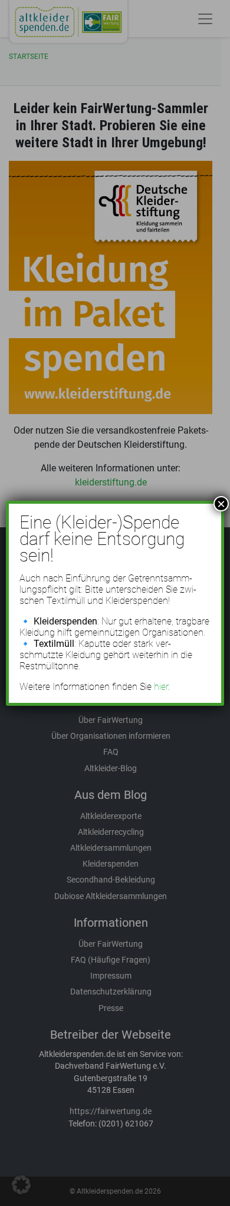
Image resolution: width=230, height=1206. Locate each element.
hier (161, 686)
